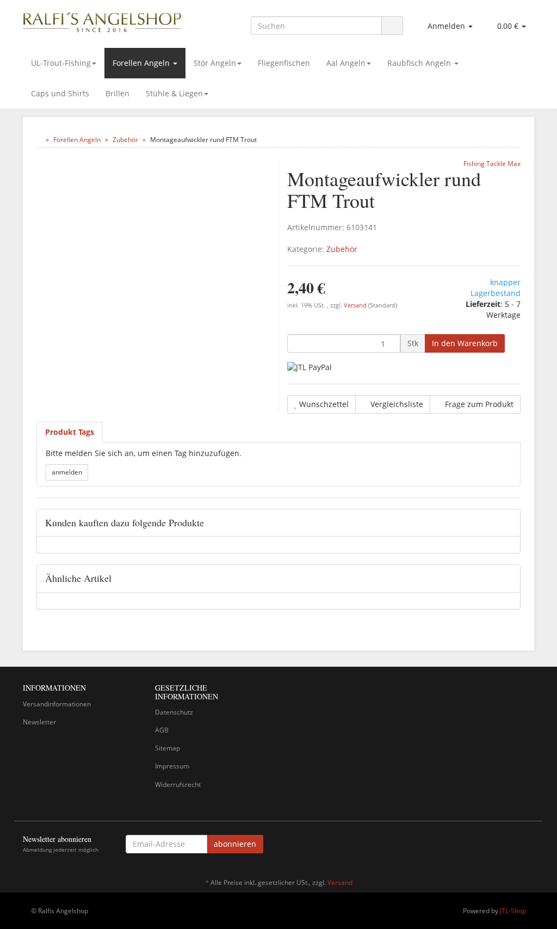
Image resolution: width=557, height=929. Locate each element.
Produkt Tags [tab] (69, 432)
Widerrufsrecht (178, 784)
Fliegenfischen (284, 63)
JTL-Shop (513, 910)
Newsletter (39, 722)
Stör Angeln (215, 63)
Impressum (172, 766)
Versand (356, 305)
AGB (162, 730)
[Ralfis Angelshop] (102, 20)
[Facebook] (528, 845)
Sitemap (167, 748)
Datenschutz (174, 712)
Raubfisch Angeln (420, 63)
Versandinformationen (57, 704)
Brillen (117, 93)
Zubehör (341, 249)
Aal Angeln (346, 63)
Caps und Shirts (60, 93)
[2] (309, 366)
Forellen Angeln (142, 63)
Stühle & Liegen (174, 93)
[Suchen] (392, 26)
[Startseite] (38, 139)
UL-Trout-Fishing (61, 63)
